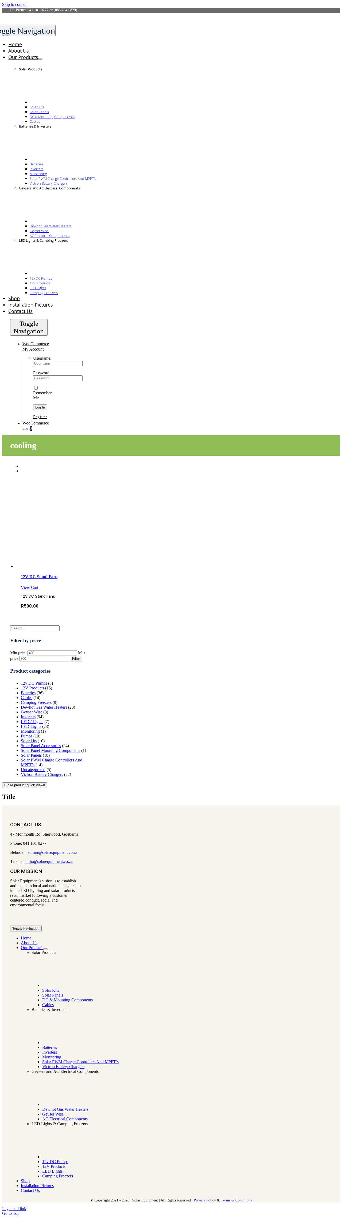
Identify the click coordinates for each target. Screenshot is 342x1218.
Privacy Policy (205, 1200)
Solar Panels (31, 755)
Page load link (14, 1208)
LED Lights (31, 726)
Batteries (28, 693)
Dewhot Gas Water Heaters (44, 707)
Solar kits (29, 741)
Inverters (28, 717)
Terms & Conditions (236, 1200)
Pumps (26, 736)
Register (40, 417)
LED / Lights (32, 721)
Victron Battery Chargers (42, 774)
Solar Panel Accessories (41, 745)
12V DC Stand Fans (39, 576)
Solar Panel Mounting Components (50, 750)
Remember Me (42, 395)
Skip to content (15, 4)
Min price (18, 652)
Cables (26, 697)
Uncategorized (33, 769)
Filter (76, 659)
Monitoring (30, 731)
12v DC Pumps (34, 683)
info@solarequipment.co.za (49, 861)
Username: (42, 358)
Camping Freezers (36, 702)
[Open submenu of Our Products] (40, 59)
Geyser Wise (31, 712)
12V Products (32, 688)
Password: (41, 373)
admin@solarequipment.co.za (52, 852)
